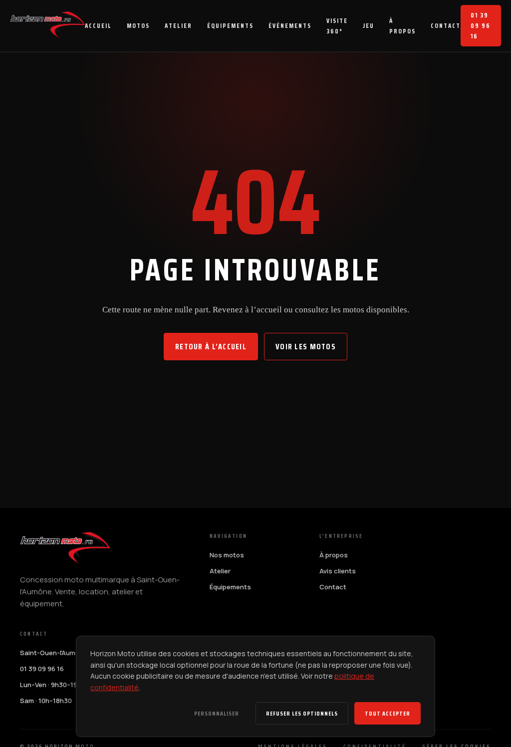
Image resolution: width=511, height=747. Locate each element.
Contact (332, 586)
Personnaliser (216, 713)
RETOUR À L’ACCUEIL (211, 346)
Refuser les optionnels (302, 713)
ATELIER (178, 25)
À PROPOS (402, 25)
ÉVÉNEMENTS (289, 25)
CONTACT (446, 25)
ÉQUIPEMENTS (230, 25)
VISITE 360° (337, 25)
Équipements (230, 586)
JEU (368, 25)
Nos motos (227, 554)
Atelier (220, 570)
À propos (333, 554)
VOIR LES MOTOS (305, 346)
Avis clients (337, 570)
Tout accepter (387, 713)
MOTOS (138, 25)
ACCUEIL (98, 25)
